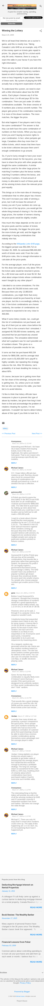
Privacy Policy (25, 983)
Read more (36, 907)
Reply (14, 463)
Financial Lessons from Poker (16, 942)
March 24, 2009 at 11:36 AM (21, 470)
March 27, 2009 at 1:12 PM (21, 790)
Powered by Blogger (22, 992)
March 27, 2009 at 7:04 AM (21, 751)
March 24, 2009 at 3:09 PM (25, 593)
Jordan (14, 716)
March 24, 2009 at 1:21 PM (21, 494)
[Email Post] (3, 424)
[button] (40, 31)
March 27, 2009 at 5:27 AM (27, 716)
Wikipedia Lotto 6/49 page (28, 244)
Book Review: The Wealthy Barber (18, 915)
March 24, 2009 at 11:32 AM (21, 443)
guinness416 (16, 492)
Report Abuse (22, 1001)
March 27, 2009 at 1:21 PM (21, 816)
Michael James (17, 468)
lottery (5, 428)
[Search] (40, 6)
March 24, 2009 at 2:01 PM (21, 552)
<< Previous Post (8, 433)
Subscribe (11, 23)
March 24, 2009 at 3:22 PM (21, 671)
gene (13, 593)
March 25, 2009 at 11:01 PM (21, 698)
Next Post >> (37, 433)
